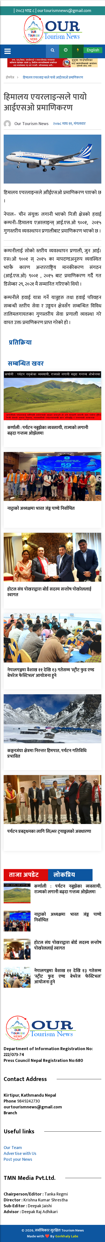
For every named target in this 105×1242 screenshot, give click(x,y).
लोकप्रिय (64, 875)
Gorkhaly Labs (66, 1236)
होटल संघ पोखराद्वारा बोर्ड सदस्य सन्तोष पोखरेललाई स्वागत (49, 592)
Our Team (14, 1147)
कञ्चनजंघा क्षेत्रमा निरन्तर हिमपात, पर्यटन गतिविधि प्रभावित (46, 753)
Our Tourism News (31, 124)
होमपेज (10, 77)
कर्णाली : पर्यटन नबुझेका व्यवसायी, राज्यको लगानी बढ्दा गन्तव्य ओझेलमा (47, 430)
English (93, 50)
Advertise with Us (20, 1153)
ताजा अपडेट (24, 875)
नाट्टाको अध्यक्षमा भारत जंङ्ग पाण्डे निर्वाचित (41, 508)
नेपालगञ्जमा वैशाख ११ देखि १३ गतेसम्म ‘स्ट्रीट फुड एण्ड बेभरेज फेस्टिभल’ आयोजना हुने (50, 672)
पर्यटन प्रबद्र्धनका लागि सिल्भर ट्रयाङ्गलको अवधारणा (49, 831)
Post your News (18, 1159)
